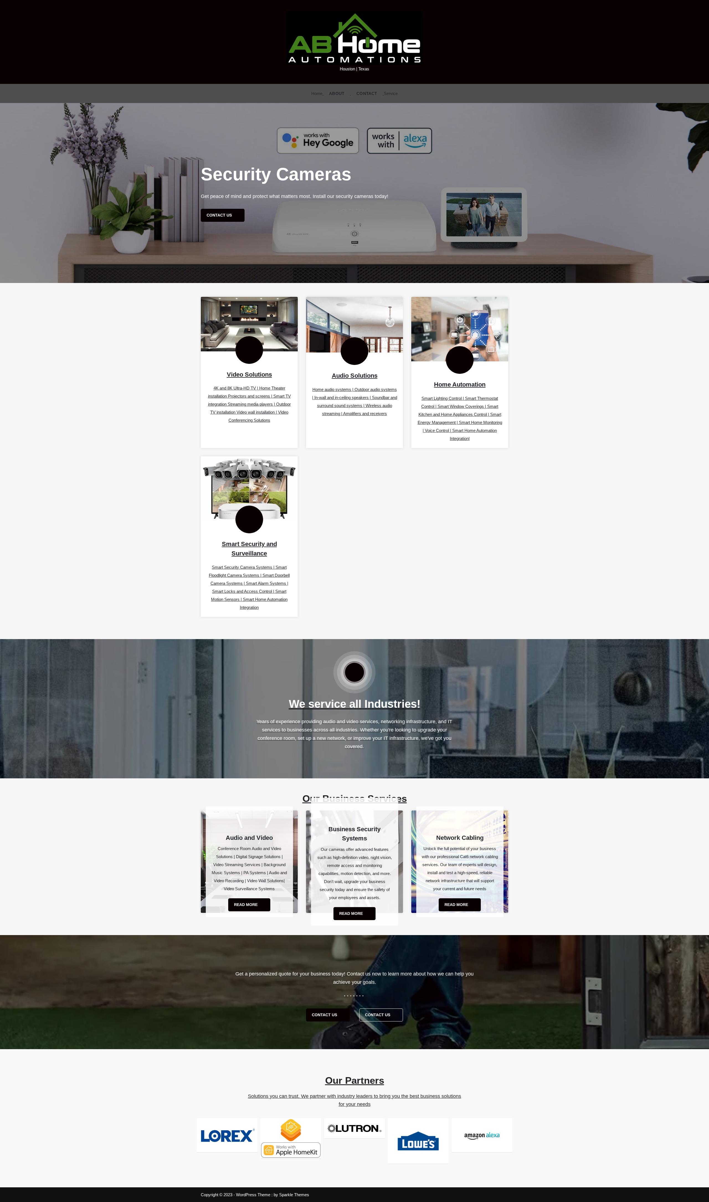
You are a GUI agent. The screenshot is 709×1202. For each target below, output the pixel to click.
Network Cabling (460, 837)
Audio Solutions (354, 375)
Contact (366, 93)
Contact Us (325, 1015)
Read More (246, 904)
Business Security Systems (354, 833)
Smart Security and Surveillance (249, 548)
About (336, 93)
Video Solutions (249, 374)
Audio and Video (249, 837)
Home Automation (459, 384)
